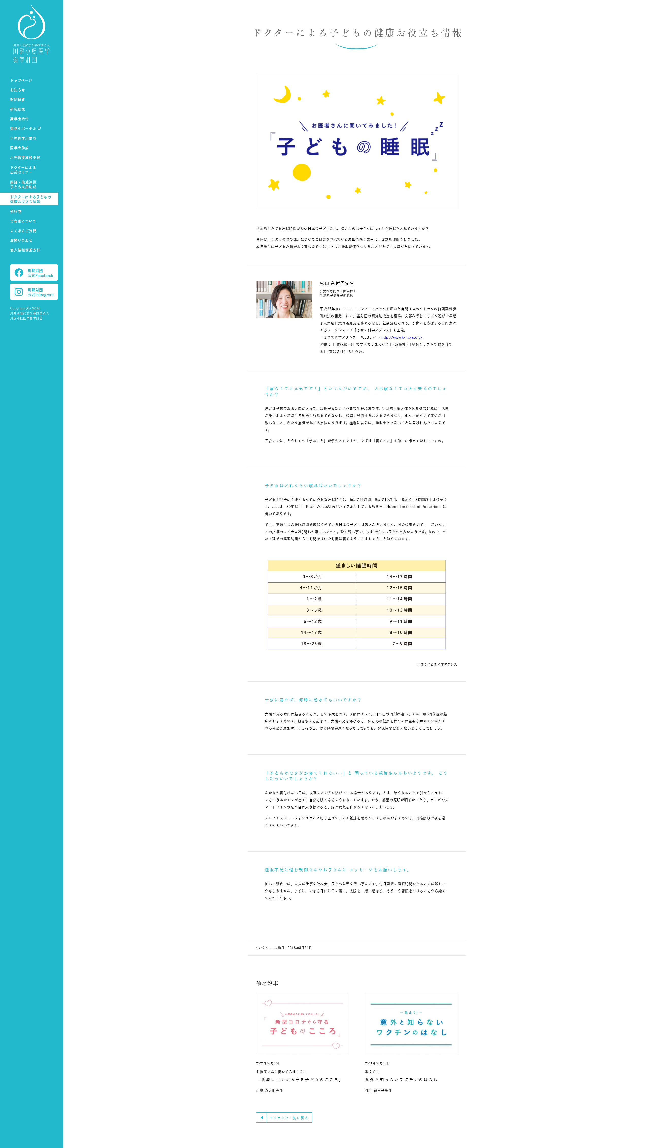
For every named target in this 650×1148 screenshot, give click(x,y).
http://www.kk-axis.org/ (402, 337)
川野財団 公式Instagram (41, 291)
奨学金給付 (19, 118)
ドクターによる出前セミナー (23, 169)
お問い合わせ (21, 240)
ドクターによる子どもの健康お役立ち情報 (30, 199)
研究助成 (17, 109)
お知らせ (17, 89)
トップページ (21, 80)
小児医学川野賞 (23, 138)
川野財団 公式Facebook (40, 272)
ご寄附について (23, 220)
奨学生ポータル (23, 128)
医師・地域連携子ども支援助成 (23, 184)
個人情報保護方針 (25, 249)
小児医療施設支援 (25, 157)
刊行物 (15, 211)
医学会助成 (19, 147)
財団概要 (17, 99)
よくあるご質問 (23, 230)
